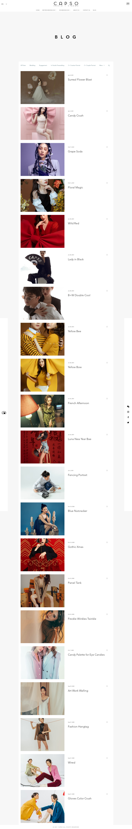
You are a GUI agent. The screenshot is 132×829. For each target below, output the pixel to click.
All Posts (23, 65)
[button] (127, 3)
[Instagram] (128, 412)
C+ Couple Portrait (90, 65)
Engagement (43, 65)
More (101, 65)
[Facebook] (128, 417)
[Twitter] (128, 422)
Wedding (32, 65)
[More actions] (107, 75)
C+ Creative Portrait (74, 65)
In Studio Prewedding (57, 65)
